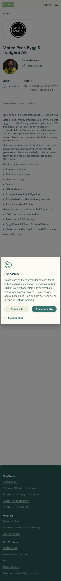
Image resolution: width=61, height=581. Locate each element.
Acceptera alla (44, 309)
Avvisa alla (16, 309)
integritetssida (25, 300)
